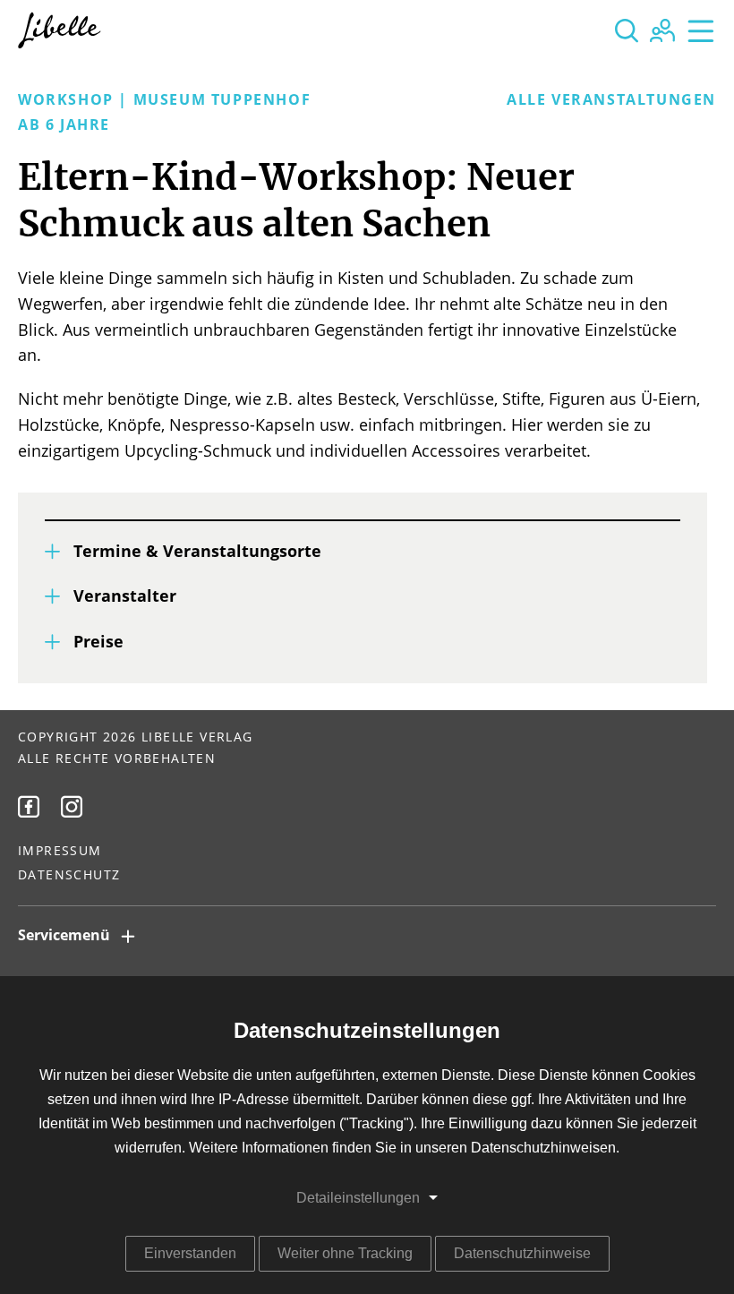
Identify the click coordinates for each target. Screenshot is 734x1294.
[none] (626, 30)
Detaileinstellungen (358, 1197)
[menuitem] (28, 807)
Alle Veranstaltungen (611, 100)
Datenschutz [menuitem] (69, 876)
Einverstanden (190, 1253)
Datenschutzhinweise (522, 1253)
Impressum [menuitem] (60, 851)
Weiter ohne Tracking (345, 1253)
